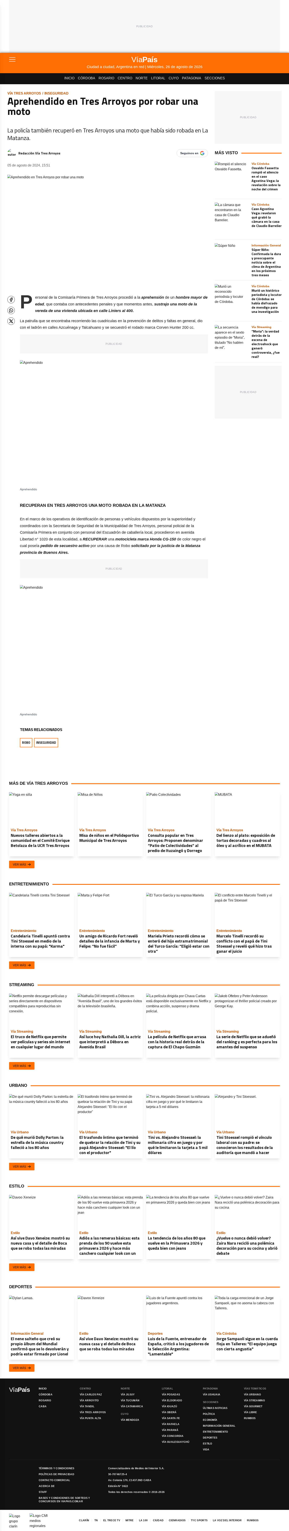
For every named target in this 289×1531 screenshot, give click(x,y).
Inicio (69, 78)
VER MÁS (19, 864)
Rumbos (250, 1418)
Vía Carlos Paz (91, 1394)
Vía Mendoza (130, 1419)
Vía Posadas (171, 1394)
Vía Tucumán (130, 1400)
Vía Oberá (169, 1412)
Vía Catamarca (132, 1406)
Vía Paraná (170, 1430)
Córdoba (86, 78)
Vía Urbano (252, 1394)
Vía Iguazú (169, 1406)
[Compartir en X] (11, 321)
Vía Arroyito (89, 1400)
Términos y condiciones (56, 1468)
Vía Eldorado (172, 1400)
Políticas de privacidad (56, 1474)
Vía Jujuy (128, 1394)
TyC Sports (199, 1520)
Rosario (106, 78)
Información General (219, 1425)
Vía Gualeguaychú (176, 1441)
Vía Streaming (254, 1400)
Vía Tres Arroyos (24, 93)
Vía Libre (250, 1412)
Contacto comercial (54, 1480)
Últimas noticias (215, 1408)
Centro (125, 78)
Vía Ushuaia (211, 1394)
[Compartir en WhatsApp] (11, 310)
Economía (210, 1419)
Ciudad (158, 1520)
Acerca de (47, 1486)
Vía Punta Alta (90, 1418)
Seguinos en (189, 153)
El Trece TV (111, 1520)
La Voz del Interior (227, 1520)
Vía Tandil (87, 1406)
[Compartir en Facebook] (11, 299)
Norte (142, 78)
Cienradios (177, 1520)
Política (209, 1414)
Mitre (129, 1520)
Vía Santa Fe (171, 1418)
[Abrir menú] (48, 59)
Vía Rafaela (170, 1424)
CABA (43, 1406)
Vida (206, 1449)
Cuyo (174, 78)
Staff (43, 1492)
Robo (26, 742)
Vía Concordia (172, 1436)
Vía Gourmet (253, 1406)
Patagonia (191, 78)
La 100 (143, 1520)
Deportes (210, 1437)
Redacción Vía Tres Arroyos (39, 153)
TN (96, 1520)
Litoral (158, 78)
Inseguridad (56, 93)
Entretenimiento (215, 1431)
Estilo (207, 1443)
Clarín (84, 1520)
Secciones (215, 78)
